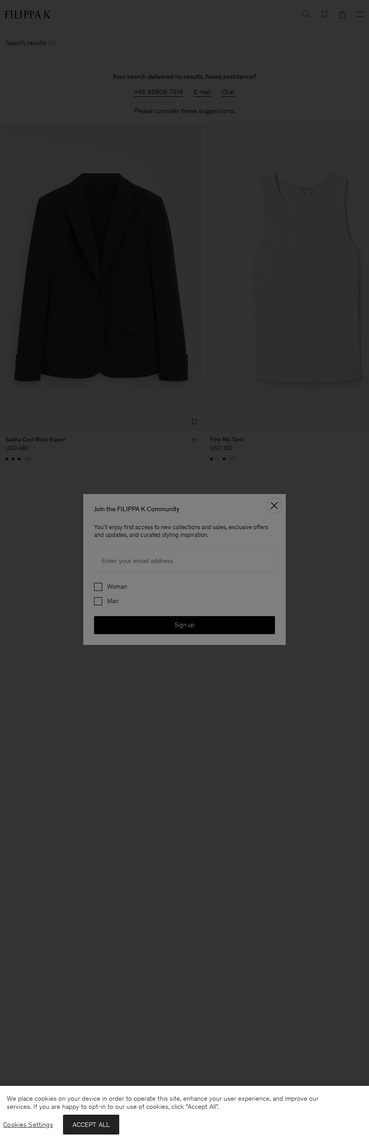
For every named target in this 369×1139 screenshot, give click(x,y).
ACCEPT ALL (91, 1125)
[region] (184, 1112)
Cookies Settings (28, 1125)
